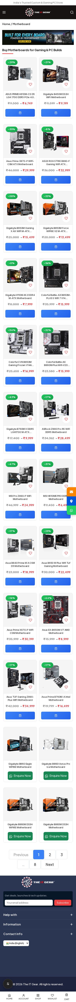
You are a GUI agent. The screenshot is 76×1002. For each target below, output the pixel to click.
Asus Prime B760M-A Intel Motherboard (56, 698)
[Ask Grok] (38, 958)
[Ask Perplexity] (55, 958)
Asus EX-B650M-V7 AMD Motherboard (56, 631)
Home (6, 24)
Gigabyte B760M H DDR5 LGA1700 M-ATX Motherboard (20, 430)
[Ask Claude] (29, 958)
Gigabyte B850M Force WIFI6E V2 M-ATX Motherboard (56, 229)
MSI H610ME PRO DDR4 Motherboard (55, 497)
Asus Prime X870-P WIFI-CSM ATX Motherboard (20, 163)
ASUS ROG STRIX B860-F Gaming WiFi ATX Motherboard (56, 163)
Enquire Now (22, 776)
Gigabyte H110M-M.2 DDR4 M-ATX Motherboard (20, 296)
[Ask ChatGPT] (20, 958)
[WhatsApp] (71, 510)
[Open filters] (8, 984)
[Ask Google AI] (47, 958)
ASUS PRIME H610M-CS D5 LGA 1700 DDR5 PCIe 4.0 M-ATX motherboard (20, 96)
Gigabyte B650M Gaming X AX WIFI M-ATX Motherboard (20, 229)
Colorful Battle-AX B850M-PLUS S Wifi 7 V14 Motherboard (56, 296)
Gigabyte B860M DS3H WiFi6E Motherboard (20, 826)
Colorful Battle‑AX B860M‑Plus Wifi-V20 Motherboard (56, 363)
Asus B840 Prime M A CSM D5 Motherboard (20, 564)
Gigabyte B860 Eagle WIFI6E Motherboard (20, 765)
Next (50, 864)
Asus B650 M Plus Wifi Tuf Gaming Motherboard (56, 564)
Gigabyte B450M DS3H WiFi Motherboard (55, 96)
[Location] (71, 501)
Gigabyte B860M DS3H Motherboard (55, 826)
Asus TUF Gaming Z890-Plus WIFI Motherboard (20, 698)
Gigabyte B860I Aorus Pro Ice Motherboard (56, 765)
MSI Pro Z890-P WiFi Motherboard (20, 497)
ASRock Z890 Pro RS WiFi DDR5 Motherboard (56, 430)
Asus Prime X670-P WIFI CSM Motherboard (20, 631)
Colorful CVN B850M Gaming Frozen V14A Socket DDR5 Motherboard (20, 363)
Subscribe (63, 902)
